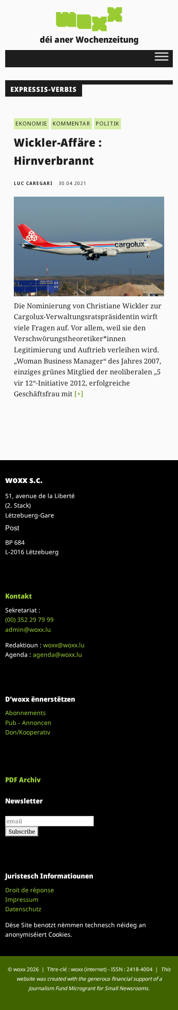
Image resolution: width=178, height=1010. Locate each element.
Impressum (21, 899)
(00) (29, 619)
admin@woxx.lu (28, 629)
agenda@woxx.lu (57, 654)
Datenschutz (23, 909)
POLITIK (107, 123)
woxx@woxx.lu (64, 645)
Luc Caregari (33, 183)
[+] (78, 393)
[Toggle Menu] (161, 56)
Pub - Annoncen (28, 722)
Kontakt (18, 596)
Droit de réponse (29, 890)
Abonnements (25, 713)
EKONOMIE (31, 123)
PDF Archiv (23, 779)
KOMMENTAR (71, 123)
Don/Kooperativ (27, 732)
